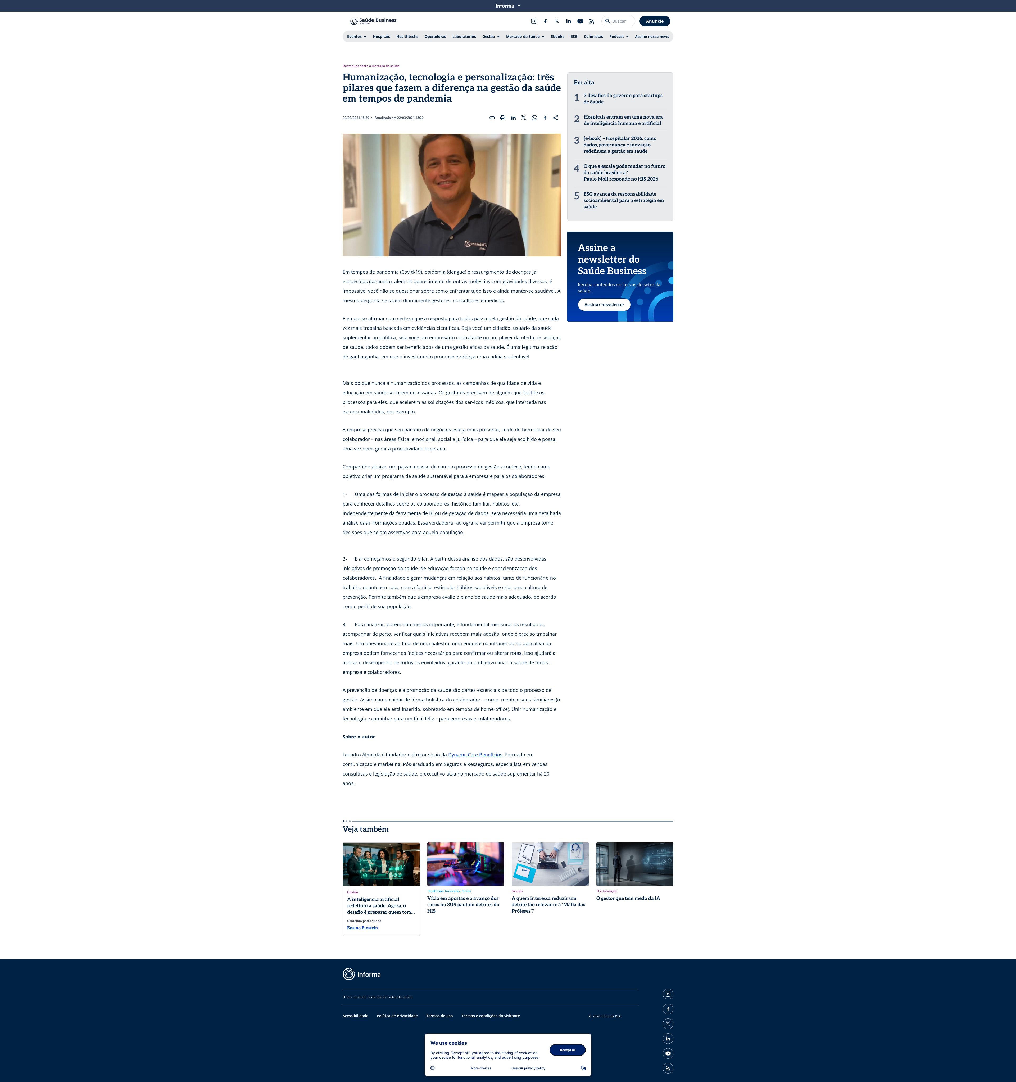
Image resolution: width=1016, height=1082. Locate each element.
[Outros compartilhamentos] (555, 117)
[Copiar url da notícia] (492, 117)
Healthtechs (407, 36)
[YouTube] (580, 21)
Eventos (354, 36)
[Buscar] (608, 21)
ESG (574, 36)
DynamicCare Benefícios (475, 754)
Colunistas (593, 36)
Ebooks (557, 36)
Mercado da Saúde (523, 36)
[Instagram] (533, 21)
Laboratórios (464, 36)
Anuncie (655, 21)
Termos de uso (439, 1015)
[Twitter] (557, 21)
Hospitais (381, 36)
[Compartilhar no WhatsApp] (534, 117)
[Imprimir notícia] (502, 117)
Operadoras (435, 36)
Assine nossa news (652, 36)
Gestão (488, 36)
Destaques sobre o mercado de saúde (371, 66)
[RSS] (592, 21)
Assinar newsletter (604, 305)
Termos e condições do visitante (490, 1015)
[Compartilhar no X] (524, 117)
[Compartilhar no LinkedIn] (513, 117)
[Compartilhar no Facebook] (545, 117)
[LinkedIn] (568, 21)
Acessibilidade (355, 1015)
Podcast (616, 36)
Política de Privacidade (397, 1015)
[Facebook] (545, 21)
